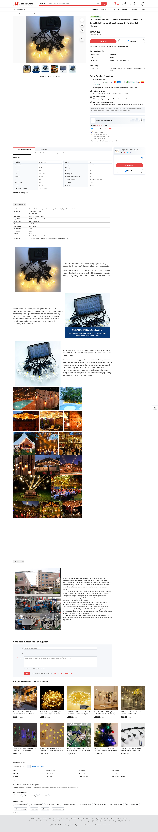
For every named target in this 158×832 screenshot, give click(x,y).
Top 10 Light (34, 809)
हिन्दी (104, 821)
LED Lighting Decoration (34, 13)
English (36, 821)
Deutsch (76, 821)
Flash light (49, 777)
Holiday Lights (44, 796)
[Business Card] (142, 157)
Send (27, 673)
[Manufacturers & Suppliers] (23, 4)
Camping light (50, 773)
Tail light (15, 777)
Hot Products (34, 819)
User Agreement (89, 825)
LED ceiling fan (116, 770)
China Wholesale (71, 819)
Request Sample (123, 46)
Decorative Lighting (30, 796)
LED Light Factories (36, 804)
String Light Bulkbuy (58, 809)
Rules (143, 9)
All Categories (19, 9)
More (14, 812)
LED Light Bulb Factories (52, 804)
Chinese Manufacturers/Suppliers (57, 819)
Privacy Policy (106, 825)
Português (48, 821)
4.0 (122, 152)
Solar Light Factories (69, 804)
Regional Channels (100, 819)
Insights (125, 819)
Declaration (98, 825)
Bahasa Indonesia (129, 821)
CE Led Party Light (100, 804)
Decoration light (50, 770)
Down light (115, 773)
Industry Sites (90, 819)
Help (112, 9)
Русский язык (62, 821)
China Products (43, 819)
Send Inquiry (103, 41)
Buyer (103, 9)
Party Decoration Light (116, 804)
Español (42, 821)
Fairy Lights (18, 796)
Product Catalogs (39, 766)
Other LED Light (83, 777)
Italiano (70, 821)
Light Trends (45, 809)
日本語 (99, 821)
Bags (14, 770)
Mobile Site (118, 819)
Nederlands (82, 821)
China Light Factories (21, 804)
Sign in (143, 5)
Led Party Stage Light (21, 809)
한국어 (93, 821)
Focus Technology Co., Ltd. (67, 825)
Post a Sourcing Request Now (64, 673)
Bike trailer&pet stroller (118, 777)
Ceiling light (82, 770)
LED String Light (46, 13)
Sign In (93, 141)
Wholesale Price (81, 819)
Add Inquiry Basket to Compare (50, 76)
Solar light (82, 773)
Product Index (110, 819)
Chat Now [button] (133, 41)
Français (55, 821)
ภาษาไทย (109, 821)
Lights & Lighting (22, 13)
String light (16, 773)
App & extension (122, 9)
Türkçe (114, 821)
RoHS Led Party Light (132, 804)
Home (14, 13)
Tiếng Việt (120, 821)
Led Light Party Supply (85, 804)
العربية (88, 821)
